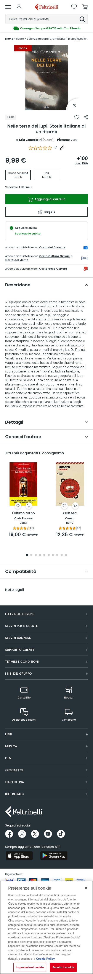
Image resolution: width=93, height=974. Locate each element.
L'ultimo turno (23, 513)
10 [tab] (66, 555)
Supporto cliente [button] (19, 650)
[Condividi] (86, 117)
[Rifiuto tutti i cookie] (86, 888)
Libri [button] (8, 734)
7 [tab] (53, 555)
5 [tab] (44, 555)
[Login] (19, 6)
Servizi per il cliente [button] (21, 626)
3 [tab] (36, 555)
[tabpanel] (46, 77)
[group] (46, 28)
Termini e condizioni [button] (22, 661)
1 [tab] (46, 107)
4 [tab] (40, 555)
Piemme (63, 140)
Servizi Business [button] (18, 638)
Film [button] (8, 758)
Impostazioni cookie (29, 967)
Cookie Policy (45, 958)
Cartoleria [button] (14, 782)
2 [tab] (31, 555)
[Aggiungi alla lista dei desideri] (76, 117)
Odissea (70, 513)
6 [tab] (49, 555)
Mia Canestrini (30, 140)
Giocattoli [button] (14, 770)
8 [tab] (57, 555)
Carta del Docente (52, 247)
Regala (50, 212)
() (55, 148)
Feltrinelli (25, 187)
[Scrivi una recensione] (62, 147)
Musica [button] (11, 746)
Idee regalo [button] (14, 794)
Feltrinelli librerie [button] (19, 614)
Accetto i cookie (63, 967)
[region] (46, 927)
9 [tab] (62, 555)
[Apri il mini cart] (85, 7)
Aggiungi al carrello (50, 199)
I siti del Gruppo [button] (18, 673)
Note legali (14, 589)
